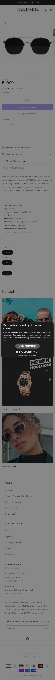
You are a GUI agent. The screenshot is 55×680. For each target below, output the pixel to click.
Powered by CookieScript (27, 356)
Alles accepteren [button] (27, 346)
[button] (27, 352)
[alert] (27, 340)
